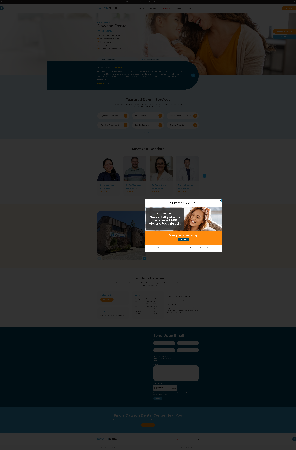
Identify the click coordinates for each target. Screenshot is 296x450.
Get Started (183, 239)
